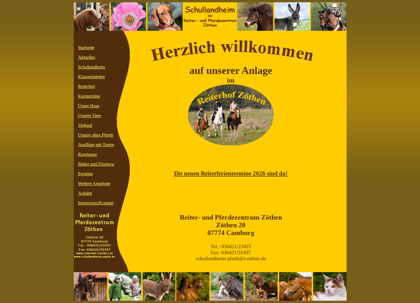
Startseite (86, 47)
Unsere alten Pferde (95, 135)
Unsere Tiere (89, 115)
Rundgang (87, 154)
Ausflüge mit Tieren (96, 144)
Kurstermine (89, 96)
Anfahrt (85, 193)
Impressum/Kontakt (95, 202)
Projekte (85, 173)
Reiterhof (86, 86)
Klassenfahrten (91, 76)
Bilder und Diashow (96, 164)
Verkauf (85, 125)
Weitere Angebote (94, 183)
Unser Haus (88, 105)
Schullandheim (91, 67)
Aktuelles (86, 57)
